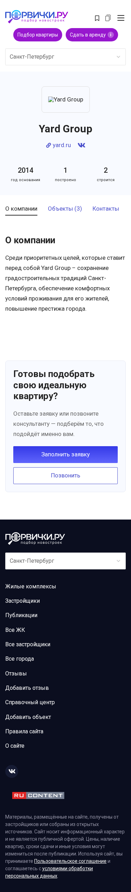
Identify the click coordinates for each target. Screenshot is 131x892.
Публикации (21, 615)
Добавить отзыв (27, 688)
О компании (21, 209)
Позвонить (65, 475)
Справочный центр (30, 702)
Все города (19, 658)
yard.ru (62, 145)
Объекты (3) (65, 209)
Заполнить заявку (65, 454)
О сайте (14, 745)
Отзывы (16, 673)
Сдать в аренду (90, 35)
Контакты (106, 209)
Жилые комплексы (30, 586)
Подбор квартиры (37, 35)
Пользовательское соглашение (70, 861)
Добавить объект (28, 717)
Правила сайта (24, 731)
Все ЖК (15, 630)
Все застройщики (27, 644)
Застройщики (22, 600)
